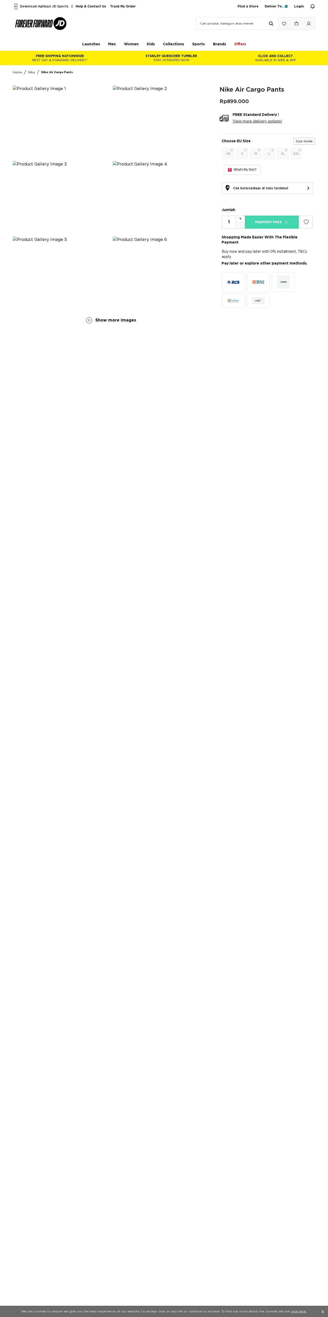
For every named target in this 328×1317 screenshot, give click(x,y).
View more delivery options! (257, 121)
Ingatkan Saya (268, 222)
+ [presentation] (240, 219)
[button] (91, 44)
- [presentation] (240, 225)
